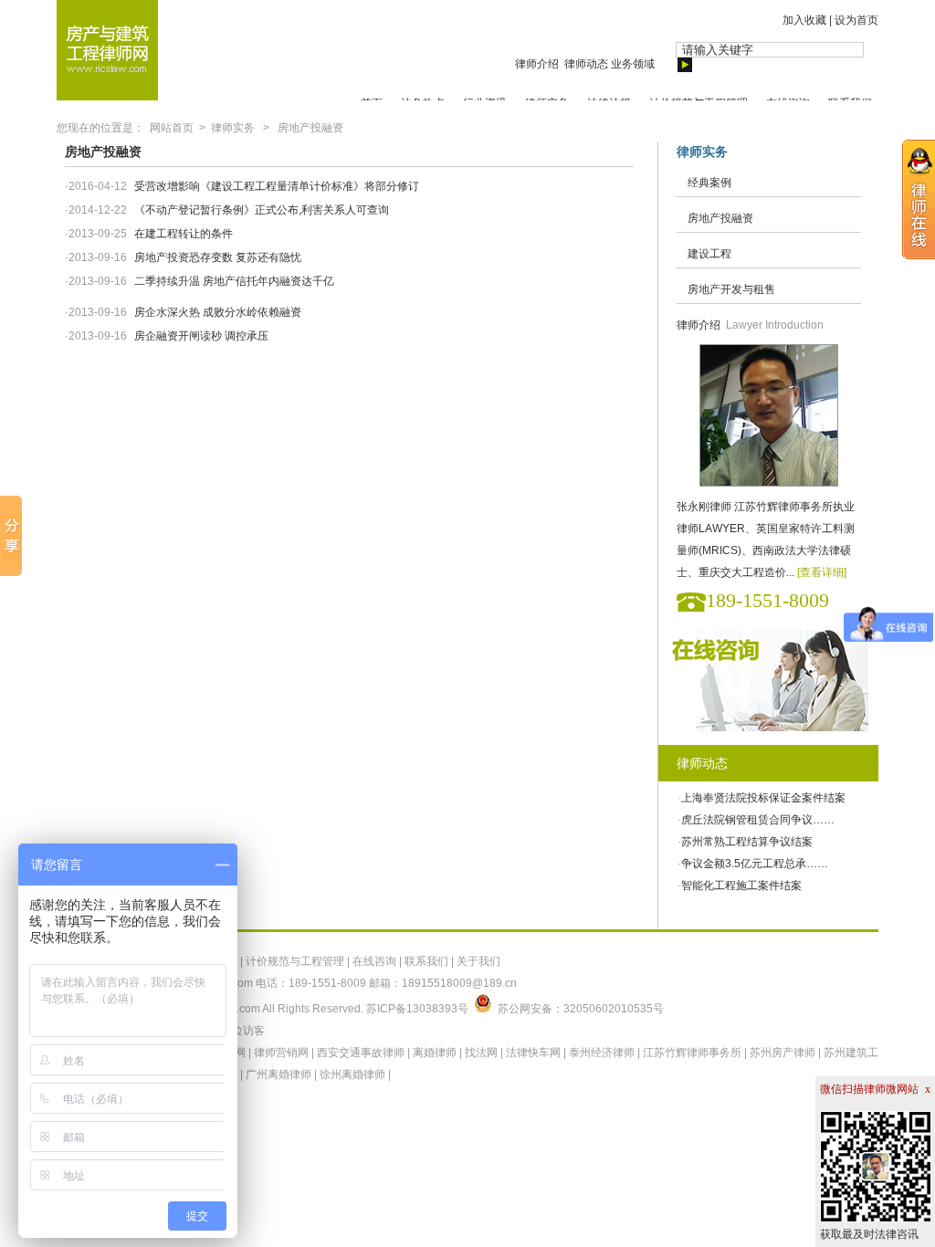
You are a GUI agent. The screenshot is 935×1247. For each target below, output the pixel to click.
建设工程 (709, 253)
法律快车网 (533, 1052)
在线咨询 (374, 961)
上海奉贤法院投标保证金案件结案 (763, 797)
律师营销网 (281, 1052)
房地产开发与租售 (731, 289)
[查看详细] (821, 572)
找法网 (481, 1052)
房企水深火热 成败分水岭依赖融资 (217, 312)
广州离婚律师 (278, 1074)
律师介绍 (538, 64)
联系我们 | (430, 961)
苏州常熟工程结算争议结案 (747, 841)
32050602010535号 (613, 1008)
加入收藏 (804, 20)
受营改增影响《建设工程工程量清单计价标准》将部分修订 (276, 186)
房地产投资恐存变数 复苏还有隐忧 (217, 257)
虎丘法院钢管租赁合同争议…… (758, 819)
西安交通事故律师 (360, 1052)
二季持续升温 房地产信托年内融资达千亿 (234, 281)
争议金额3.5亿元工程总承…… (754, 863)
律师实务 (233, 127)
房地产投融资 (310, 127)
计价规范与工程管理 (295, 961)
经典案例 (709, 182)
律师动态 (586, 64)
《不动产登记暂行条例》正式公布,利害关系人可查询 (261, 210)
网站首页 (172, 127)
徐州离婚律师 (352, 1074)
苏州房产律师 (782, 1052)
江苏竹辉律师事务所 (692, 1052)
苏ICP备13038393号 (417, 1008)
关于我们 (478, 961)
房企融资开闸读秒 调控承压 (201, 336)
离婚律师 (435, 1052)
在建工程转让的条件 (183, 233)
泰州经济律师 (602, 1052)
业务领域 (633, 64)
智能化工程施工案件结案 (741, 885)
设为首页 (856, 20)
